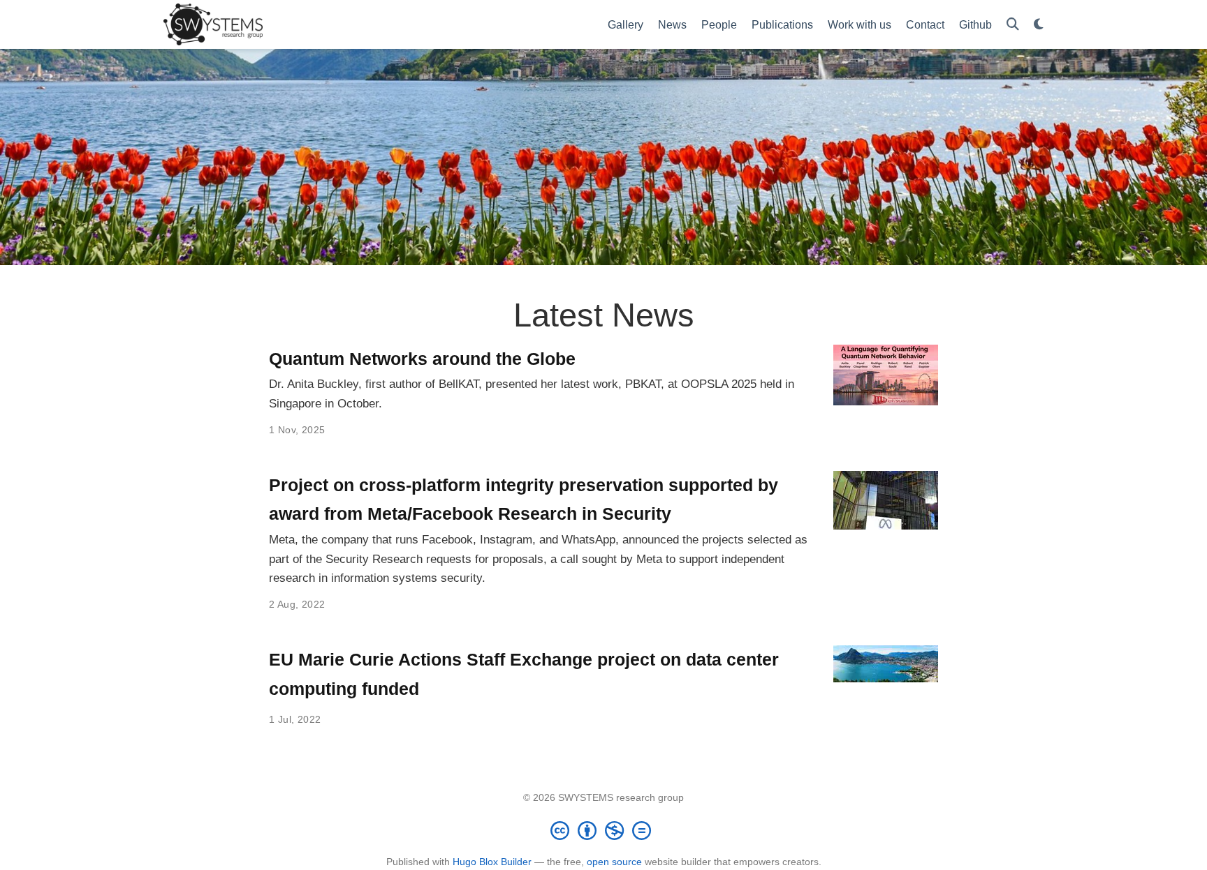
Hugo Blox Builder (492, 861)
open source (614, 861)
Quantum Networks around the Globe (422, 358)
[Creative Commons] (603, 830)
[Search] (1013, 25)
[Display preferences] (1039, 25)
